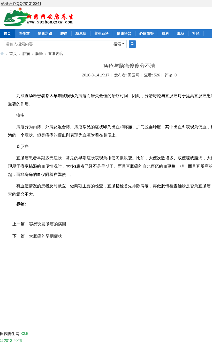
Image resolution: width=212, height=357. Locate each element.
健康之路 (45, 33)
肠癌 (39, 53)
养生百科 (101, 33)
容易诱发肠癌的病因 (47, 224)
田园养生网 (2, 53)
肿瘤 (63, 33)
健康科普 (124, 33)
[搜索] (132, 44)
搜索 (117, 44)
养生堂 (24, 33)
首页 (13, 53)
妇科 (165, 33)
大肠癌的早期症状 (45, 236)
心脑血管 (146, 33)
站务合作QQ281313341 (21, 3)
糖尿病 (80, 33)
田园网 (133, 75)
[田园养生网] (38, 23)
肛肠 (180, 33)
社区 (196, 33)
